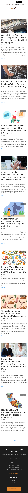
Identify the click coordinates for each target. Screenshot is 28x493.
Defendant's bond (14, 467)
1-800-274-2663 (14, 458)
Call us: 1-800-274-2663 (9, 4)
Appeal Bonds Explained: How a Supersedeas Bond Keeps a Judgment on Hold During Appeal (14, 39)
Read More (3, 58)
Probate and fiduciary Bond (14, 469)
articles (14, 482)
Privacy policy (14, 484)
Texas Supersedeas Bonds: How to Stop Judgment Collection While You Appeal (13, 315)
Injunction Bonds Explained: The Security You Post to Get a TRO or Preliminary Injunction (13, 176)
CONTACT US (14, 488)
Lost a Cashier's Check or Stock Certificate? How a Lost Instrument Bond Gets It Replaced (13, 129)
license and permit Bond (14, 471)
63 (14, 440)
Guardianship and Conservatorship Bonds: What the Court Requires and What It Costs (12, 222)
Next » (16, 440)
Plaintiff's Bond (14, 465)
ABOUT (14, 480)
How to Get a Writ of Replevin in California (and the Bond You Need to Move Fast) (13, 413)
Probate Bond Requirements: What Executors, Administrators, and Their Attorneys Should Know (14, 364)
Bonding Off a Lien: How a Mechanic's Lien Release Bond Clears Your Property (13, 84)
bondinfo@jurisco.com (19, 4)
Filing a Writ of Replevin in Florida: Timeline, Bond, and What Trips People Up (13, 269)
